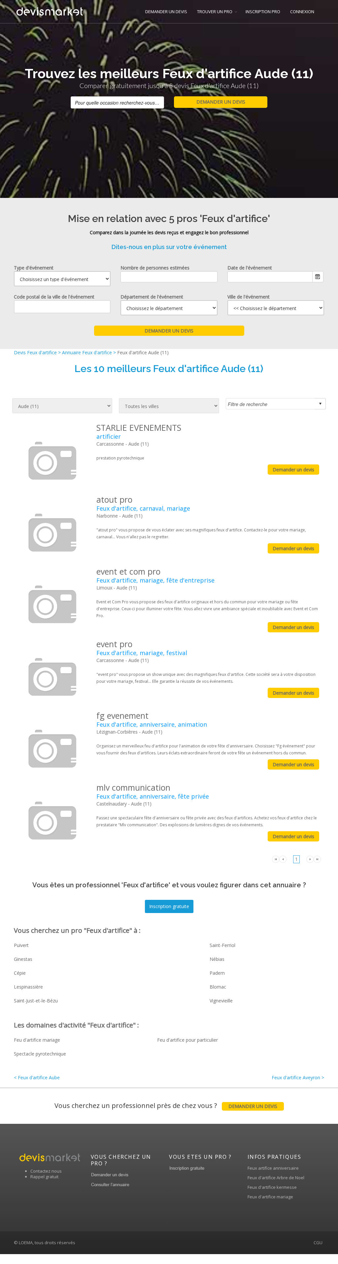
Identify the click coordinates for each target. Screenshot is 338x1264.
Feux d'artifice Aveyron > (298, 1077)
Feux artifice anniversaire (273, 1168)
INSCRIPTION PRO (263, 12)
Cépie (20, 973)
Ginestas (23, 959)
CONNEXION (302, 12)
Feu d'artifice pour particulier (187, 1040)
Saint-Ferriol (222, 945)
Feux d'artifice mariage (270, 1197)
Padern (217, 973)
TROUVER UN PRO (214, 12)
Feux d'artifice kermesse (272, 1187)
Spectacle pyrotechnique (40, 1054)
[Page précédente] (283, 859)
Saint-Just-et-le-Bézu (36, 1000)
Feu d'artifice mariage (37, 1040)
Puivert (21, 945)
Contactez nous (46, 1171)
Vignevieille (221, 1000)
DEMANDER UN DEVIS (166, 12)
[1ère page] (275, 859)
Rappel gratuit (44, 1177)
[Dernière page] (317, 859)
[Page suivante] (310, 859)
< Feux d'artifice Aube (37, 1077)
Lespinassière (28, 987)
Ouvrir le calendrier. (317, 276)
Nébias (217, 959)
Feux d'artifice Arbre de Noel (276, 1178)
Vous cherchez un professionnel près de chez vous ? (165, 1105)
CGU (318, 1243)
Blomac (218, 987)
